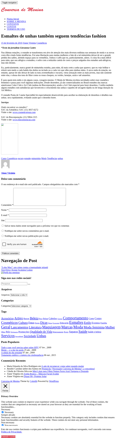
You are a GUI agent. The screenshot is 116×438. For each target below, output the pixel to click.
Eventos (96, 322)
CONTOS (11, 26)
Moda (44, 158)
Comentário (7, 205)
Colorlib (33, 381)
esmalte (27, 158)
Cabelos (53, 318)
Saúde (83, 331)
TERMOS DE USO (16, 29)
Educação (64, 323)
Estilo (87, 322)
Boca (40, 319)
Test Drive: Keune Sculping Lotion (17, 270)
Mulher (110, 327)
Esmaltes (76, 322)
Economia (56, 323)
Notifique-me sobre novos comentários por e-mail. (27, 231)
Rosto (66, 332)
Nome (4, 210)
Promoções (23, 331)
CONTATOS (13, 24)
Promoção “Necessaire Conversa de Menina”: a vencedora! (68, 369)
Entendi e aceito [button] (8, 436)
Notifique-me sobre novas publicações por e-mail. (27, 236)
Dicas (44, 322)
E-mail (5, 215)
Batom (26, 318)
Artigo (18, 318)
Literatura (35, 327)
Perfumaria (14, 332)
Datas (31, 322)
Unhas (41, 336)
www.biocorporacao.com (24, 119)
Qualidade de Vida (41, 331)
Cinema (59, 319)
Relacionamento (58, 332)
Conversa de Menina (10, 381)
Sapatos (73, 331)
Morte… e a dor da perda (12, 350)
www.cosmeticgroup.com (24, 112)
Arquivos (5, 295)
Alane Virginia (29, 43)
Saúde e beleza (94, 332)
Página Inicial (13, 19)
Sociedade (30, 336)
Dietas (50, 323)
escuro (21, 158)
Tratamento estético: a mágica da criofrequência (22, 355)
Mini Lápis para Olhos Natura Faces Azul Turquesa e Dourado (61, 371)
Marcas (67, 327)
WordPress (54, 381)
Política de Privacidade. (11, 432)
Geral (5, 327)
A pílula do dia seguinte (11, 352)
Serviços (8, 335)
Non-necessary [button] (7, 422)
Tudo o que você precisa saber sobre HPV (20, 347)
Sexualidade (19, 336)
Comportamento (75, 318)
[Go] (29, 284)
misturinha (36, 158)
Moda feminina (94, 327)
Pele (8, 331)
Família (103, 323)
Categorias (6, 306)
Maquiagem (51, 327)
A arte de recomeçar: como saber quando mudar (62, 366)
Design (37, 323)
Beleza (34, 318)
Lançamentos (19, 327)
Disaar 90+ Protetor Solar (35, 376)
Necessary (9, 412)
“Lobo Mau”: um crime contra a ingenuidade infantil (24, 267)
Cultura (23, 322)
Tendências (52, 158)
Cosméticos (41, 43)
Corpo (98, 318)
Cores (3, 158)
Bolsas (45, 318)
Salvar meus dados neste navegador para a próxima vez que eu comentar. (37, 226)
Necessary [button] (5, 409)
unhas (60, 158)
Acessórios (7, 318)
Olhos (3, 332)
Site (3, 220)
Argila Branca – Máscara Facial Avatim (41, 374)
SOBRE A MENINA (16, 21)
